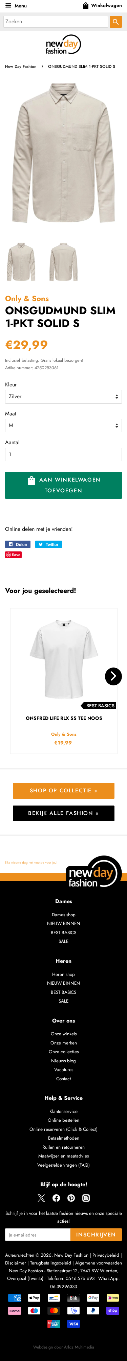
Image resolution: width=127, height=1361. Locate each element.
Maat (10, 413)
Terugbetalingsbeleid (50, 1262)
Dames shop (64, 914)
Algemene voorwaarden (98, 1262)
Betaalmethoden (63, 1138)
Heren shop (63, 974)
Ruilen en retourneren (63, 1147)
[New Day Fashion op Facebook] (56, 1200)
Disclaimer (15, 1262)
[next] (113, 676)
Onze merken (63, 1042)
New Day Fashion (21, 66)
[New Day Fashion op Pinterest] (71, 1200)
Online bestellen (63, 1120)
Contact (63, 1078)
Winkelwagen (102, 6)
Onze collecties (64, 1051)
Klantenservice (63, 1111)
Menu (20, 5)
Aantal (12, 442)
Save (16, 554)
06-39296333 (63, 1286)
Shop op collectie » (63, 790)
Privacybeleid (105, 1255)
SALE (63, 941)
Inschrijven (96, 1234)
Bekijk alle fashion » (63, 813)
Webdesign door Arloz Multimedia (63, 1347)
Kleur (11, 384)
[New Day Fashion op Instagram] (86, 1200)
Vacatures (63, 1069)
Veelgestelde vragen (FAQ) (63, 1165)
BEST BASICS (63, 932)
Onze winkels (64, 1033)
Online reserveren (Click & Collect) (63, 1129)
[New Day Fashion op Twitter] (41, 1200)
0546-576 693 (80, 1278)
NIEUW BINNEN (63, 923)
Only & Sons (27, 298)
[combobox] (55, 22)
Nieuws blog (63, 1060)
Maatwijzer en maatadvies (63, 1155)
